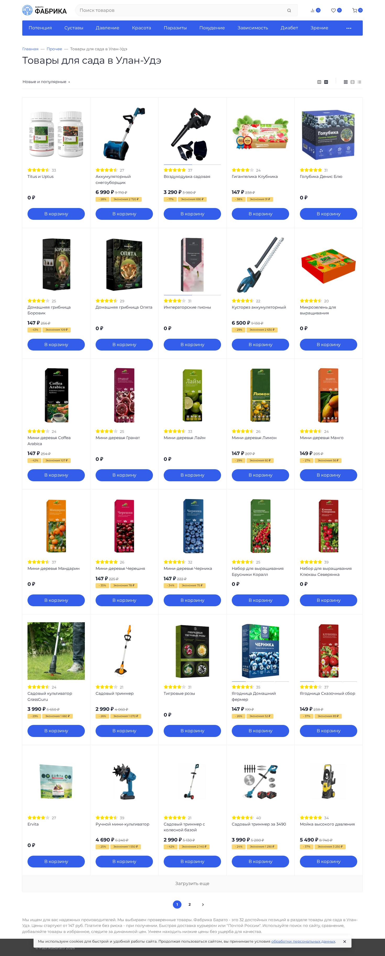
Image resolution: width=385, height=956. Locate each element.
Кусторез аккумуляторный (259, 307)
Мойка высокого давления (327, 824)
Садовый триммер (115, 693)
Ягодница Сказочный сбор (327, 693)
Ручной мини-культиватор (122, 824)
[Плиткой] (345, 81)
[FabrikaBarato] (44, 10)
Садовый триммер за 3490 (259, 824)
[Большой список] (326, 81)
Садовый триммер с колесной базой (184, 827)
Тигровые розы (179, 693)
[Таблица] (359, 81)
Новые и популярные (44, 81)
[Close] (344, 942)
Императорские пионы (187, 307)
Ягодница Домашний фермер (254, 696)
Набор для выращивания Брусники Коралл (258, 571)
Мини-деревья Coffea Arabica (49, 440)
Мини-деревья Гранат (118, 437)
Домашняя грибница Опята (124, 307)
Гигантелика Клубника (255, 176)
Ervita (33, 824)
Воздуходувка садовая (187, 176)
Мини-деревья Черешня (120, 568)
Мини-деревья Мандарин (54, 568)
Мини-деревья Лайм (185, 437)
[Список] (352, 81)
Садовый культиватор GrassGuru (50, 696)
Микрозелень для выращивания (318, 310)
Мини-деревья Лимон (254, 437)
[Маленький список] (319, 81)
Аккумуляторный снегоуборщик (113, 179)
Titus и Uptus (40, 176)
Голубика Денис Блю (321, 176)
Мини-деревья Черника (188, 568)
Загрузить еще (192, 883)
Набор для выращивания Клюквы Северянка (326, 571)
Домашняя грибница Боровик (49, 310)
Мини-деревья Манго (322, 437)
